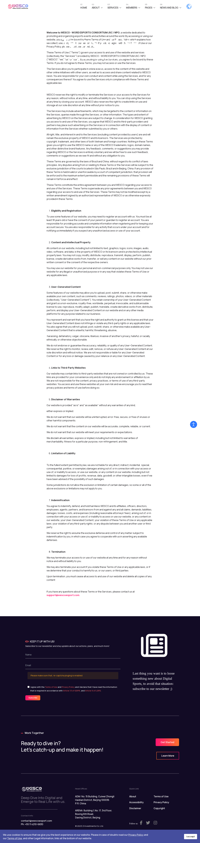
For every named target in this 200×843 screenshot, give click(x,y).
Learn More (167, 755)
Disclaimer (135, 808)
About (96, 7)
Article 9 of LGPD (93, 690)
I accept (190, 836)
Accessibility (136, 802)
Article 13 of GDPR (71, 690)
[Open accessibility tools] (193, 424)
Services (112, 7)
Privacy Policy (68, 687)
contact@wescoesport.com (36, 820)
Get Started (167, 742)
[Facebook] (92, 67)
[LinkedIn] (100, 67)
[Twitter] (109, 67)
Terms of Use (51, 687)
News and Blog (169, 7)
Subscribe (32, 697)
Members (131, 7)
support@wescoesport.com (63, 595)
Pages (148, 7)
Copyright (159, 808)
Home (83, 7)
